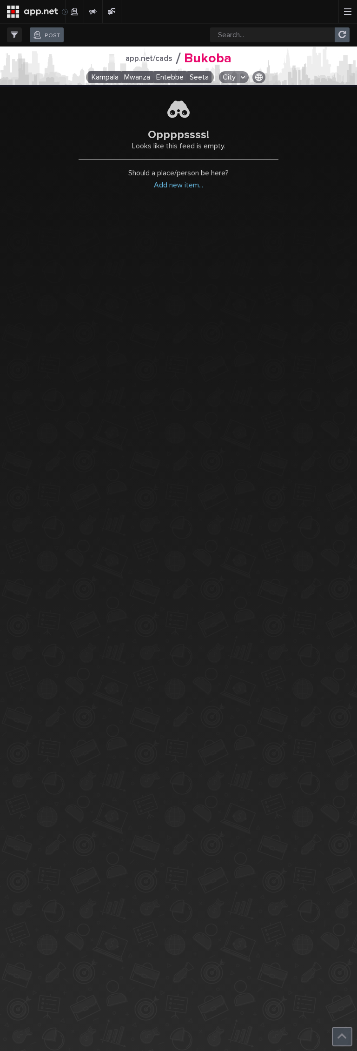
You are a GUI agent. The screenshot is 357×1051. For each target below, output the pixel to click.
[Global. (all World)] (259, 77)
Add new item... (178, 185)
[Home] (32, 11)
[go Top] (342, 1036)
